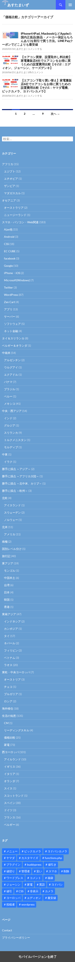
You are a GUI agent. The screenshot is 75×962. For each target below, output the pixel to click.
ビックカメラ (32, 851)
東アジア (7, 563)
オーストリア (12, 679)
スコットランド (14, 795)
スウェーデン (12, 512)
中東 (5, 454)
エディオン (34, 897)
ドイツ (8, 810)
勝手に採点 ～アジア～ (16, 469)
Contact (7, 930)
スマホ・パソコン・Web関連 (20, 222)
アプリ (8, 309)
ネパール (9, 643)
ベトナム (9, 657)
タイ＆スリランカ (13, 338)
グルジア (9, 425)
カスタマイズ (29, 858)
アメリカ (9, 534)
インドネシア (12, 621)
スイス (8, 788)
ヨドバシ (57, 884)
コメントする (35, 48)
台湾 (7, 585)
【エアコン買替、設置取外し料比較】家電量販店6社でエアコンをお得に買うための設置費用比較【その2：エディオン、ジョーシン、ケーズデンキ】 (37, 62)
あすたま (21, 48)
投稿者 (10, 904)
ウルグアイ (11, 367)
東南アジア (9, 614)
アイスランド (12, 505)
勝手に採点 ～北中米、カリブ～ (22, 483)
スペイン (9, 803)
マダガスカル (12, 193)
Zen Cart (9, 302)
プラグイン (13, 864)
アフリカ (7, 164)
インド (8, 418)
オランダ (9, 781)
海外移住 (7, 708)
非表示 (34, 891)
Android (9, 236)
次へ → (55, 113)
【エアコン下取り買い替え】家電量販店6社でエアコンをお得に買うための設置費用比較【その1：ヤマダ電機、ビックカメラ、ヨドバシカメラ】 (37, 85)
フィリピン (11, 650)
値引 (9, 891)
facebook (9, 258)
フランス (9, 817)
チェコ (8, 686)
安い (39, 871)
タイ (7, 636)
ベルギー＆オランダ (14, 345)
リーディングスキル (16, 730)
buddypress (34, 864)
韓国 (7, 599)
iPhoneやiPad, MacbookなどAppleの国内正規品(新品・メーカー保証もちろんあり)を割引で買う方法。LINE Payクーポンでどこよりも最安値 (37, 39)
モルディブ (11, 447)
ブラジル (9, 389)
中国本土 (9, 577)
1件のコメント (35, 72)
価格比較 (9, 737)
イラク (8, 461)
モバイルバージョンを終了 (37, 957)
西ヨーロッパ (10, 752)
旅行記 (6, 556)
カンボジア (11, 628)
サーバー (9, 316)
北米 (5, 527)
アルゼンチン (12, 360)
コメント (35, 878)
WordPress (11, 294)
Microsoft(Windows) (17, 280)
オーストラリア (14, 207)
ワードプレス (14, 878)
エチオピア (11, 178)
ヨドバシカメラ (57, 851)
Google (8, 265)
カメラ (49, 891)
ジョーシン (13, 884)
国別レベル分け (12, 548)
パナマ (8, 382)
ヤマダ (10, 858)
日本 (7, 592)
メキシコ (9, 403)
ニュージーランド (15, 215)
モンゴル (9, 570)
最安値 (52, 897)
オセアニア (9, 200)
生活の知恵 (9, 715)
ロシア (8, 701)
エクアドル (11, 374)
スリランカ (11, 432)
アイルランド (12, 759)
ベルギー (9, 824)
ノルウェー (11, 519)
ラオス (8, 665)
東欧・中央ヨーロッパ (16, 672)
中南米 (6, 352)
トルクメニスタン (15, 440)
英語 (42, 884)
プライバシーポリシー (16, 937)
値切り (10, 871)
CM (6, 723)
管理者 (25, 871)
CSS (6, 244)
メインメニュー (70, 5)
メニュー (12, 851)
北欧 (5, 498)
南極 (5, 541)
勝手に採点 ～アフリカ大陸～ (20, 476)
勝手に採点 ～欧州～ (15, 490)
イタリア (9, 773)
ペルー (8, 396)
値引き (52, 864)
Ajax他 (8, 229)
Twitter (8, 287)
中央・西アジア (12, 411)
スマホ (53, 871)
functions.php (53, 858)
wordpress (28, 904)
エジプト (9, 171)
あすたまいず (18, 5)
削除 (66, 871)
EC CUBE (10, 251)
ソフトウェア (12, 323)
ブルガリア (11, 694)
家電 (7, 744)
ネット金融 (11, 331)
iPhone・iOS (12, 273)
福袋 (50, 878)
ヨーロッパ (13, 897)
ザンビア (9, 186)
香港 (7, 607)
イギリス (9, 766)
